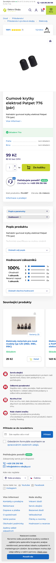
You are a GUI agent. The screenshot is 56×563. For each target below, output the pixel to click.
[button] (30, 10)
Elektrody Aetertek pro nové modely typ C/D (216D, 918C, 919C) (21, 344)
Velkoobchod (35, 514)
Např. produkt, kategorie (22, 25)
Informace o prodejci (16, 198)
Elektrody (43, 21)
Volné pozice (9, 519)
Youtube (26, 485)
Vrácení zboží (35, 501)
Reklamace (8, 506)
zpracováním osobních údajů (22, 444)
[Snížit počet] (15, 169)
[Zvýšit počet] (15, 166)
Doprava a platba (11, 510)
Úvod (5, 18)
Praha (8, 141)
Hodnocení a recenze (39, 523)
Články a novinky (37, 519)
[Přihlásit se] (36, 10)
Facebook (39, 485)
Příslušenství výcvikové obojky (21, 21)
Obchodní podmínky (13, 523)
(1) (14, 30)
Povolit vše (28, 557)
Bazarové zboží (36, 510)
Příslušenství (17, 18)
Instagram (11, 488)
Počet (9, 167)
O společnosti (10, 514)
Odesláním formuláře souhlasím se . (26, 443)
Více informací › (14, 121)
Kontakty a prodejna (13, 501)
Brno (8, 145)
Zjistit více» (42, 552)
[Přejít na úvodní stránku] (12, 10)
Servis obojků (35, 506)
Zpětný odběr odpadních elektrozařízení (10, 531)
